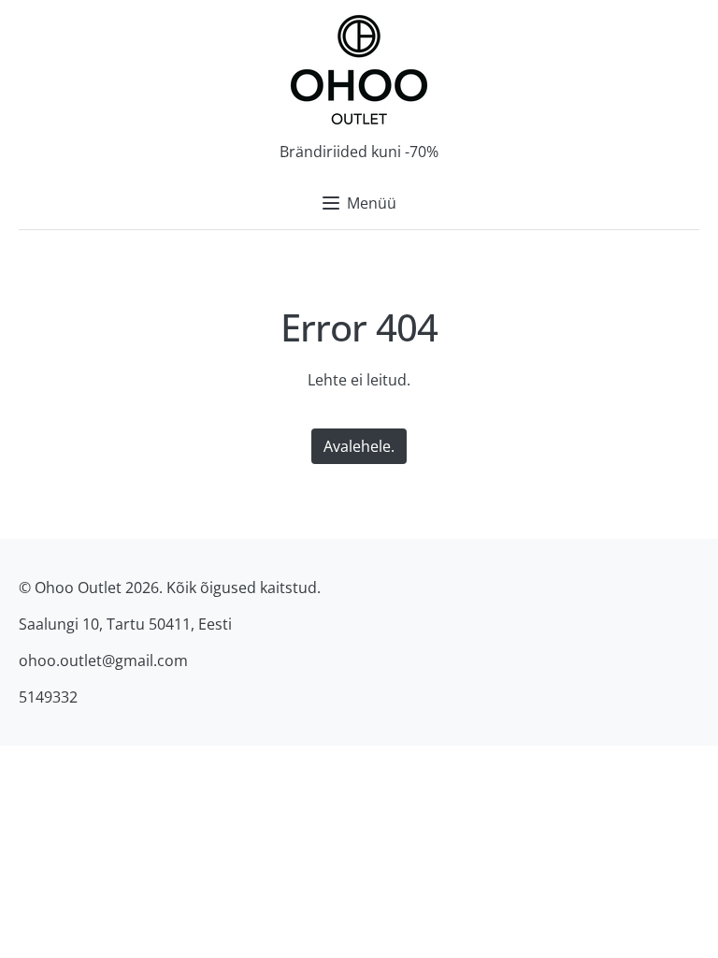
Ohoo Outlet (78, 587)
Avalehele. (359, 446)
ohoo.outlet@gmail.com (103, 660)
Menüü (371, 203)
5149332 (48, 697)
